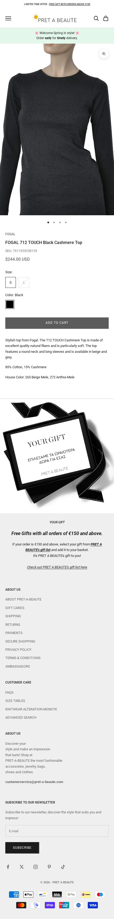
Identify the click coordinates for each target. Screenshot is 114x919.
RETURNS (12, 625)
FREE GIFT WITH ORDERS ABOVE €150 (69, 4)
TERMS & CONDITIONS (23, 658)
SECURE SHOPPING (20, 641)
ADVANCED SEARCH (20, 717)
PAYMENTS (14, 633)
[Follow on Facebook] (8, 867)
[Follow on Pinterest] (49, 867)
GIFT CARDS (14, 608)
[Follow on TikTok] (63, 867)
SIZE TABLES (15, 701)
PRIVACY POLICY (18, 650)
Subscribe (22, 848)
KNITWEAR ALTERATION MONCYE (31, 709)
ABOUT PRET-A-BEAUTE (23, 599)
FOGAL (10, 234)
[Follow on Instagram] (35, 867)
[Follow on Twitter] (21, 867)
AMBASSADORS (17, 666)
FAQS (9, 692)
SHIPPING (13, 616)
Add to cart (57, 323)
